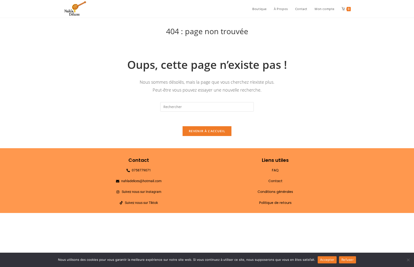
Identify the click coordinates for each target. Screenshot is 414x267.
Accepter (327, 260)
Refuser (347, 260)
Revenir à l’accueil (207, 131)
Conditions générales (275, 191)
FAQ (275, 170)
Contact (275, 181)
